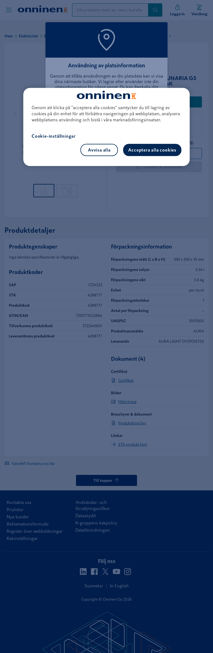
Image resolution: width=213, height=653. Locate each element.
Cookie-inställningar (54, 136)
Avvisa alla (99, 150)
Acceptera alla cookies (152, 150)
